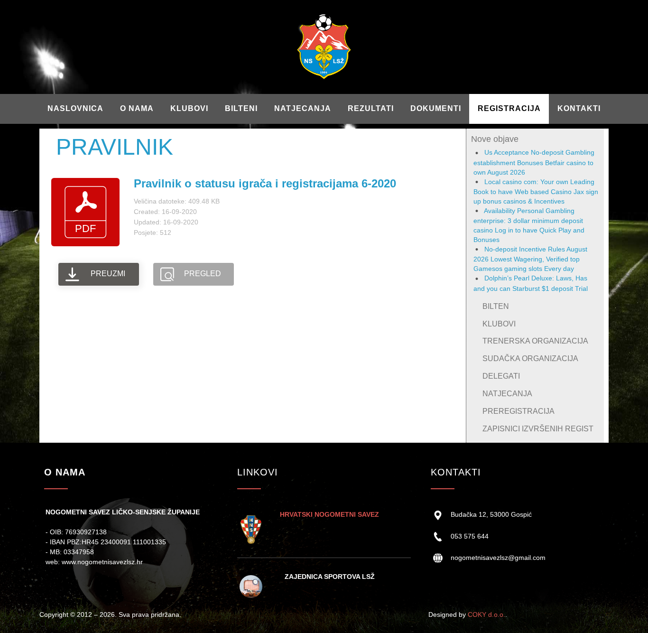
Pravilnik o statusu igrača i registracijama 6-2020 (265, 183)
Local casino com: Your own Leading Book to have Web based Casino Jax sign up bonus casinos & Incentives (535, 191)
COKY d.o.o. (486, 614)
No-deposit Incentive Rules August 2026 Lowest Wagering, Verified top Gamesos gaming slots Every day (530, 258)
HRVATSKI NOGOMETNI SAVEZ (329, 514)
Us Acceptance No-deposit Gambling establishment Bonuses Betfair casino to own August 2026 (533, 162)
